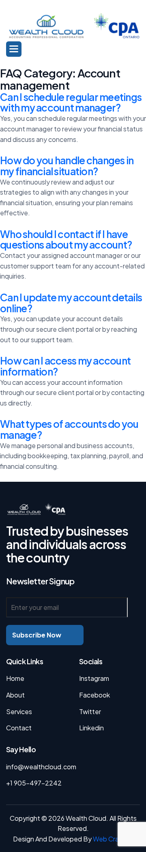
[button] (13, 49)
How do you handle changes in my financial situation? (66, 165)
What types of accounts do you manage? (69, 429)
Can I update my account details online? (71, 302)
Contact (19, 727)
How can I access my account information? (65, 366)
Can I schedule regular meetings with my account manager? (71, 102)
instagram (94, 678)
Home (15, 678)
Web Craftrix (112, 839)
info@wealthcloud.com (41, 766)
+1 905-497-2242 (34, 783)
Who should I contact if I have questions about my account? (66, 239)
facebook (94, 695)
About (15, 695)
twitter (90, 711)
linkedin (91, 727)
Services (19, 711)
